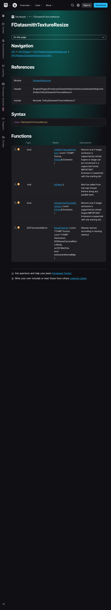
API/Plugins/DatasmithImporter (50, 51)
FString (57, 159)
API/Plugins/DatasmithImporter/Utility (31, 55)
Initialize (58, 184)
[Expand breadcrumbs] (30, 17)
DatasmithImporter (42, 80)
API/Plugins (24, 51)
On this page (19, 37)
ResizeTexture (61, 228)
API (13, 51)
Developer (20, 17)
